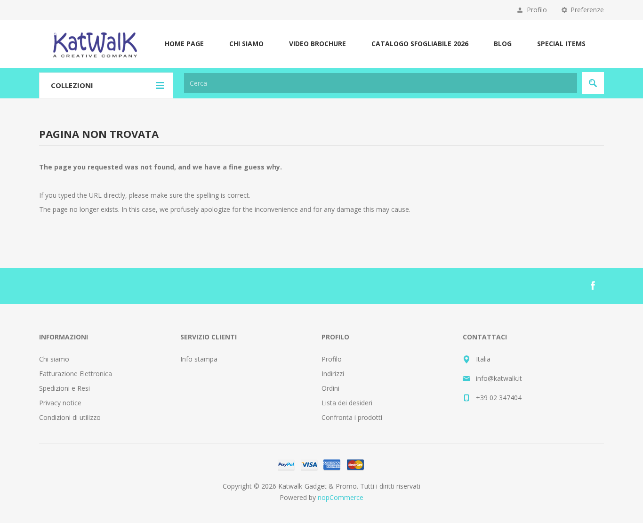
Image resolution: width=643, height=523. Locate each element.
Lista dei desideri (347, 402)
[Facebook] (592, 285)
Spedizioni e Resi (64, 388)
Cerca (593, 83)
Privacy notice (60, 402)
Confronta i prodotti (352, 417)
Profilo (537, 9)
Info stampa (198, 358)
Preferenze (587, 9)
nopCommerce (340, 497)
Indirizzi (333, 373)
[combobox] (380, 83)
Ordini (330, 388)
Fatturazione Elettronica (75, 373)
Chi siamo (54, 358)
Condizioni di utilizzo (70, 417)
